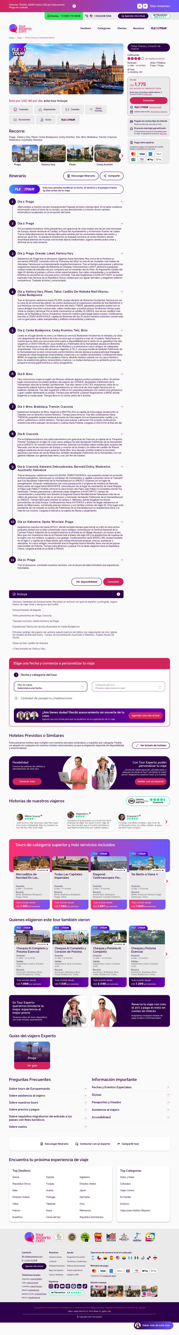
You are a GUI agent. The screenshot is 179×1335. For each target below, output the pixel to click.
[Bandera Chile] (99, 1258)
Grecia (15, 1177)
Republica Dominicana (91, 1217)
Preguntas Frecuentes (76, 1257)
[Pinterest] (68, 1286)
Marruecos (85, 1210)
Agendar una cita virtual (145, 715)
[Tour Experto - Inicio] (20, 28)
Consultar (148, 100)
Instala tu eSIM (73, 1275)
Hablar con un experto (151, 781)
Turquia (50, 1183)
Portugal (50, 1197)
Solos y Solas (127, 1177)
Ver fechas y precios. (159, 112)
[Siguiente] (122, 155)
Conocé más (155, 107)
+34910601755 (33, 1290)
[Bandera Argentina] (93, 1258)
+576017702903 (36, 1286)
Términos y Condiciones (77, 1261)
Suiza (49, 1210)
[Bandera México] (136, 1258)
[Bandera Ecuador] (124, 1258)
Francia (16, 1210)
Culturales (125, 1183)
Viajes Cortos (127, 1190)
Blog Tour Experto (56, 1270)
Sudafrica (17, 1217)
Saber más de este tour (156, 1325)
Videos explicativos (74, 1270)
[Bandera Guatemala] (130, 1258)
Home (11, 38)
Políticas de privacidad (76, 1266)
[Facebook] (56, 1286)
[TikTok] (85, 1286)
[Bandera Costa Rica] (155, 1258)
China (15, 1204)
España (50, 1177)
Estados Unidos (88, 1183)
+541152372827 (36, 1279)
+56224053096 (32, 1283)
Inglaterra (85, 1177)
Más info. (163, 134)
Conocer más (27, 781)
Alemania (85, 1197)
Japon (83, 1190)
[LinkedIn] (79, 1286)
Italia (14, 1190)
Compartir (114, 175)
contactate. (147, 94)
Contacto (52, 1261)
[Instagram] (51, 1286)
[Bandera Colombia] (105, 1258)
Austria (49, 1190)
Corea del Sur (53, 1217)
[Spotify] (73, 1286)
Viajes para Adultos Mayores (135, 1210)
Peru (82, 1204)
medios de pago (109, 1276)
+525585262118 (34, 1298)
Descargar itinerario (83, 175)
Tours (19, 38)
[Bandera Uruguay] (142, 1258)
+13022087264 (40, 1294)
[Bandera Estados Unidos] (117, 1258)
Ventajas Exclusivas (57, 1266)
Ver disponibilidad (86, 581)
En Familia (125, 1197)
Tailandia (50, 1204)
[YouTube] (62, 1286)
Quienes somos (55, 1257)
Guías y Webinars (56, 1275)
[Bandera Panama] (149, 1258)
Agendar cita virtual (34, 1266)
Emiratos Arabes (21, 1197)
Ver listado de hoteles (153, 745)
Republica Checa (21, 1183)
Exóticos (124, 1204)
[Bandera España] (111, 1258)
